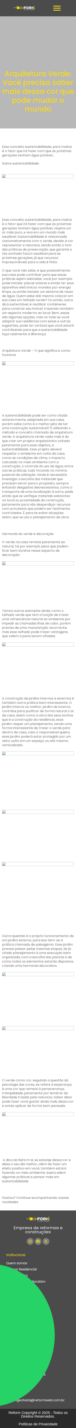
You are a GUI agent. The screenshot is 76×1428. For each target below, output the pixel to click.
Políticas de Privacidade (38, 1424)
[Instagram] (30, 1241)
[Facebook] (38, 1241)
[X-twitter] (46, 1241)
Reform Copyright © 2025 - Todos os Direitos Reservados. (38, 1414)
